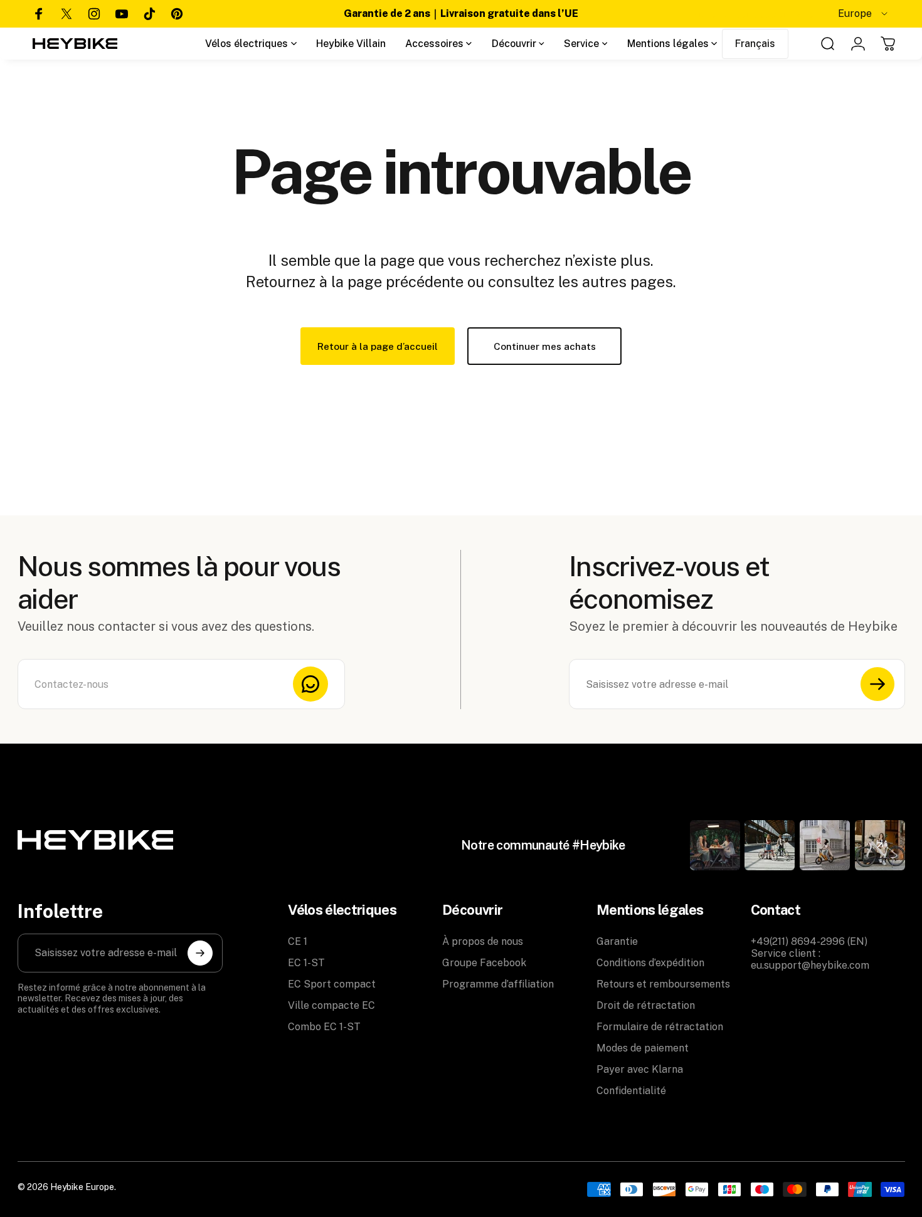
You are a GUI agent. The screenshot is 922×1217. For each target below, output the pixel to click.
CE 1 (297, 941)
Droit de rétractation (645, 1005)
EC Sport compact (332, 984)
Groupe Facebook (484, 963)
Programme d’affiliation (498, 984)
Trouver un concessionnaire (749, 13)
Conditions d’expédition (650, 963)
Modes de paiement (642, 1048)
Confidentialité (631, 1091)
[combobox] (863, 14)
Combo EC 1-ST (324, 1027)
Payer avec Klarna (639, 1069)
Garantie (617, 941)
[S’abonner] (877, 684)
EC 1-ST (306, 963)
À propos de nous (482, 941)
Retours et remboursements (663, 984)
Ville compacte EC (331, 1005)
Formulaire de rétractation (659, 1027)
